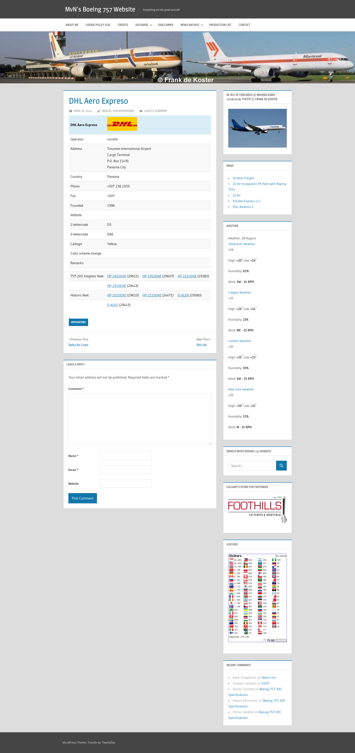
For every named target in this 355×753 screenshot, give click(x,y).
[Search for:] (252, 466)
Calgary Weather (239, 292)
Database (141, 25)
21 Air (237, 195)
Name (73, 456)
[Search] (281, 466)
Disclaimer (165, 25)
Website (73, 484)
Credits (123, 25)
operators (78, 322)
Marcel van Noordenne (118, 111)
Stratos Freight (243, 178)
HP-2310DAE (116, 286)
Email (73, 470)
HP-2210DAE (187, 276)
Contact (244, 25)
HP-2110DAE (152, 295)
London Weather (239, 341)
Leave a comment (155, 111)
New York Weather (241, 389)
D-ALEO (112, 305)
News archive (190, 25)
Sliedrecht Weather (241, 244)
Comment (76, 389)
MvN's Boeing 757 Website (100, 9)
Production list (220, 25)
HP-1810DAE (116, 276)
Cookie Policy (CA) (98, 25)
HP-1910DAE (152, 276)
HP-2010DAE (116, 295)
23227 (265, 683)
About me (72, 25)
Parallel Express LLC (247, 201)
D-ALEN (183, 295)
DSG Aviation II (243, 207)
